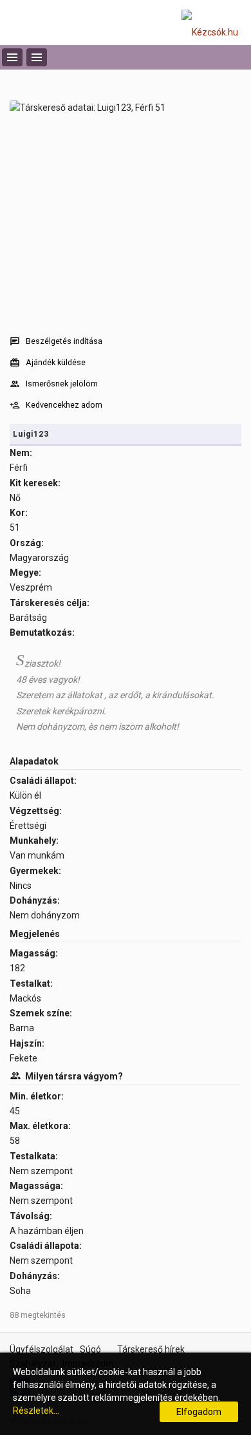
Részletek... (36, 1410)
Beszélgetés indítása (64, 341)
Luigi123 (31, 434)
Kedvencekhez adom (64, 405)
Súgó (90, 1349)
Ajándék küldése (56, 362)
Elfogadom (198, 1412)
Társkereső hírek (151, 1349)
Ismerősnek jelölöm (62, 383)
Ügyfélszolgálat (41, 1349)
